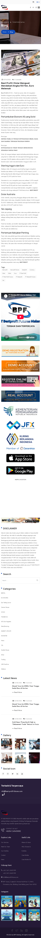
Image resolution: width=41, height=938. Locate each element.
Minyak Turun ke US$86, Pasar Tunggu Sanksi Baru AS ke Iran (25, 687)
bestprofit (24, 270)
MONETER (4, 636)
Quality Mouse (5, 650)
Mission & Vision (26, 842)
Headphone (4, 617)
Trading (3, 659)
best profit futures (14, 270)
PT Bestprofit (19, 277)
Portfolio (24, 851)
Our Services (4, 842)
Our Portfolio (5, 851)
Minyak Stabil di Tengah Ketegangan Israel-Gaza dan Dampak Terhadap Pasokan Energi (19, 140)
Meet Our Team (5, 847)
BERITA (3, 593)
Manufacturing (5, 626)
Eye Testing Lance (6, 602)
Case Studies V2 (26, 859)
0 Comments (28, 683)
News (2, 640)
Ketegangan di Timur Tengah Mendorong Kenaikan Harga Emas (17, 149)
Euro (15, 273)
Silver (2, 655)
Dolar (3, 273)
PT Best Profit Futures (7, 277)
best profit (34, 190)
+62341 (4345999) (13, 831)
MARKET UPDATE (6, 631)
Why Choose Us (26, 847)
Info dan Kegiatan (6, 621)
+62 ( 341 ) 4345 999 (9, 870)
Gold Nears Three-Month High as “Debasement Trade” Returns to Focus (25, 723)
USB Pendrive (5, 664)
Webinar (3, 669)
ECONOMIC (4, 598)
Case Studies (25, 855)
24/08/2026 (18, 683)
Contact (3, 855)
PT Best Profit (23, 273)
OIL (2, 645)
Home (5, 32)
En (37, 2)
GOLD (3, 612)
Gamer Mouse (5, 607)
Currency (32, 270)
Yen (3, 280)
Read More (18, 692)
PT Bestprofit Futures (30, 277)
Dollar (9, 273)
